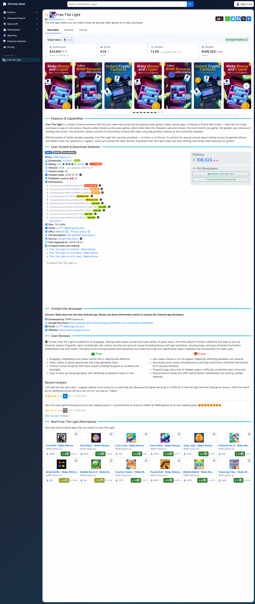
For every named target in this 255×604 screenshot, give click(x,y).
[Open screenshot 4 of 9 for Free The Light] (148, 85)
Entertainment (69, 152)
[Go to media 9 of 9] (162, 112)
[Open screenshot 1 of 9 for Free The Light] (58, 85)
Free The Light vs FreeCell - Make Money (73, 249)
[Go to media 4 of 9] (144, 112)
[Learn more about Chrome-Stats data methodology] (81, 238)
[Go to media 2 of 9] (137, 112)
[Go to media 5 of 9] (148, 112)
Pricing (11, 47)
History (11, 55)
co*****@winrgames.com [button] (70, 227)
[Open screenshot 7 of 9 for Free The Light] (237, 85)
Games (57, 152)
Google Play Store (236, 40)
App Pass (12, 35)
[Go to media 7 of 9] (155, 112)
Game (71, 19)
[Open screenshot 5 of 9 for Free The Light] (178, 85)
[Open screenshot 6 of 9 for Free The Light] (207, 85)
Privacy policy (79, 231)
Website (60, 231)
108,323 (207, 159)
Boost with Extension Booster (222, 179)
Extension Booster (16, 41)
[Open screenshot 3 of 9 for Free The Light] (118, 85)
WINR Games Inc (57, 19)
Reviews (68, 29)
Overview (53, 29)
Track (69, 40)
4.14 (71, 164)
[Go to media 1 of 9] (134, 112)
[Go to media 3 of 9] (141, 112)
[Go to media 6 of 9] (151, 112)
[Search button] (190, 4)
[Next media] (246, 86)
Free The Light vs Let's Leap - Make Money (74, 256)
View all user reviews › (57, 415)
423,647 (68, 160)
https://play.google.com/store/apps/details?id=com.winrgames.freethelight (111, 322)
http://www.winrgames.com (74, 329)
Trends (83, 29)
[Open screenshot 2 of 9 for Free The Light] (88, 85)
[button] (244, 4)
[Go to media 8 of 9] (159, 112)
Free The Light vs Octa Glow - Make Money (74, 252)
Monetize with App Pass (222, 173)
